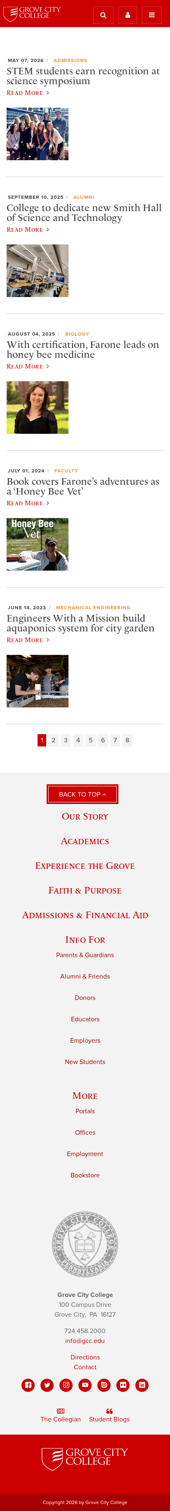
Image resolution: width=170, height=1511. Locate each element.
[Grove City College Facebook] (28, 1385)
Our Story (85, 816)
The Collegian (60, 1419)
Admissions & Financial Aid (85, 914)
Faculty (66, 471)
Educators (85, 1019)
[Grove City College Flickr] (123, 1385)
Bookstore (85, 1175)
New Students (85, 1062)
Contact (85, 1367)
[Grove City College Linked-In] (142, 1385)
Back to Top (80, 794)
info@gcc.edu (85, 1341)
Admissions (70, 60)
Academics (85, 840)
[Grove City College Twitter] (47, 1385)
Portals (85, 1111)
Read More (25, 92)
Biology (77, 334)
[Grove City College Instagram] (66, 1385)
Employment (85, 1154)
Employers (85, 1041)
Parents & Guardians (85, 955)
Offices (85, 1133)
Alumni (83, 197)
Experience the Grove (85, 865)
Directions (85, 1357)
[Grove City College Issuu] (104, 1385)
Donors (85, 998)
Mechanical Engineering (93, 607)
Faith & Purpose (85, 890)
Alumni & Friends (85, 976)
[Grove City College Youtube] (85, 1385)
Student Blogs (109, 1419)
